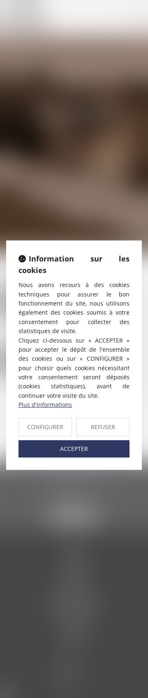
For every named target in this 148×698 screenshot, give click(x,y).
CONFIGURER (45, 427)
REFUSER (103, 427)
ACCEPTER (74, 449)
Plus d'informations (45, 405)
